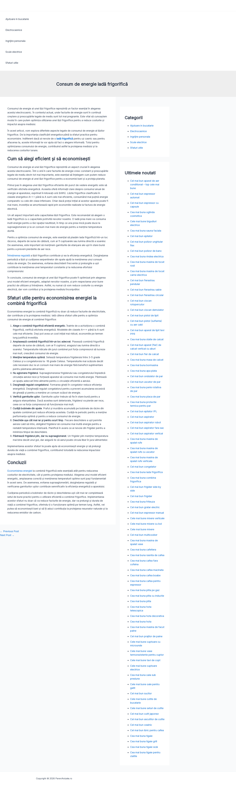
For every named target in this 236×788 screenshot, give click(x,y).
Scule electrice (13, 51)
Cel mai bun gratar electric (145, 507)
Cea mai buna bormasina (144, 365)
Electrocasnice (13, 30)
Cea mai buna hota (140, 621)
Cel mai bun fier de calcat (144, 354)
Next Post (7, 535)
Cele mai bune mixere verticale (147, 518)
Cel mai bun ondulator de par (146, 376)
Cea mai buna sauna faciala (145, 230)
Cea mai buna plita (140, 601)
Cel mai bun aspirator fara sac (147, 427)
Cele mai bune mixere (142, 529)
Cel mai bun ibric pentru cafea (147, 730)
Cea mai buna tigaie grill (143, 741)
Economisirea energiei (19, 470)
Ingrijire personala (15, 40)
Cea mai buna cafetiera (143, 549)
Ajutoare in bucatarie (17, 19)
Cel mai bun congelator (143, 466)
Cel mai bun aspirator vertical (146, 433)
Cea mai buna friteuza (142, 501)
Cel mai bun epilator (141, 236)
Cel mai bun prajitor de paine (146, 636)
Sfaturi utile (11, 62)
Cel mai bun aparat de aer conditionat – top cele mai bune (144, 184)
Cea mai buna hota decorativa (147, 616)
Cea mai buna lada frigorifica (146, 472)
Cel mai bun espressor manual (147, 512)
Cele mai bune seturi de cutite (146, 708)
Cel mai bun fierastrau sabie (145, 289)
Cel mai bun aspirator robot (145, 422)
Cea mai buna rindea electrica (146, 256)
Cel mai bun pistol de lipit (144, 315)
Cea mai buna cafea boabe (145, 575)
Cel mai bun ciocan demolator (147, 309)
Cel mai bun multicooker (143, 534)
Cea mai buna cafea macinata (146, 569)
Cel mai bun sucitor (141, 693)
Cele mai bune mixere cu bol (146, 523)
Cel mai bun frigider (141, 496)
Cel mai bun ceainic (141, 724)
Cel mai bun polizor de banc (146, 250)
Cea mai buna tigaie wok (144, 747)
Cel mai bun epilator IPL (143, 411)
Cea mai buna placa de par (145, 396)
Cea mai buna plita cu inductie (147, 595)
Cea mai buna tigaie (141, 735)
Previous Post (9, 531)
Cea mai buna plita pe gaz (145, 590)
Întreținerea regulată (19, 255)
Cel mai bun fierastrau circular (147, 295)
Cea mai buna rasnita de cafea (147, 555)
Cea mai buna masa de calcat (146, 359)
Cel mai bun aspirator (142, 416)
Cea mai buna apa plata (143, 370)
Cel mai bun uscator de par (145, 381)
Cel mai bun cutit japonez (144, 713)
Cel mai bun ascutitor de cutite (147, 719)
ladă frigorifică (65, 138)
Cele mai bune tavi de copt (145, 660)
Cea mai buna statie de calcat (146, 339)
